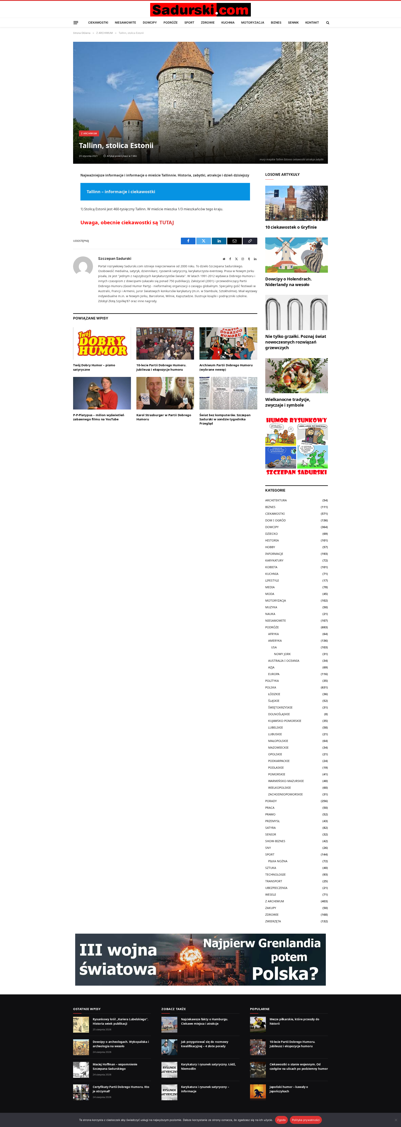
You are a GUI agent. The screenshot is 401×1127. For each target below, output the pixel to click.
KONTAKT (312, 22)
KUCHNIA (228, 22)
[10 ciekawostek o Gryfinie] (296, 203)
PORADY (271, 801)
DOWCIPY (150, 22)
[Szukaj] (327, 22)
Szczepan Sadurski (114, 258)
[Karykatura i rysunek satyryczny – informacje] (169, 1092)
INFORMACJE (274, 554)
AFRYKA (273, 634)
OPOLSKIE (275, 754)
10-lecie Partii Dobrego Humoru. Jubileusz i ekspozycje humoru (161, 367)
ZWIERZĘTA (273, 921)
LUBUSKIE (275, 734)
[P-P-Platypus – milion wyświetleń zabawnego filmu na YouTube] (102, 393)
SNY (268, 848)
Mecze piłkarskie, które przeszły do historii (294, 1021)
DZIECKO (271, 534)
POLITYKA (272, 681)
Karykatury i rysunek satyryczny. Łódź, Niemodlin (208, 1066)
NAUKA (270, 614)
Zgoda (281, 1120)
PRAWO (270, 814)
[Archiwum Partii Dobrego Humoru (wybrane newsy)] (228, 343)
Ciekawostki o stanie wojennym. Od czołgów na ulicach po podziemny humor (299, 1066)
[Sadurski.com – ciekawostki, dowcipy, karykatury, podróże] (200, 10)
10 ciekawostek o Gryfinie (291, 227)
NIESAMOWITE (125, 22)
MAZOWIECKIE (278, 747)
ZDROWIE (208, 22)
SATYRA (270, 828)
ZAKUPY (270, 908)
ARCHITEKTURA (276, 500)
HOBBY (270, 547)
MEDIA (270, 587)
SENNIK (293, 22)
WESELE (270, 894)
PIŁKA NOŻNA (277, 861)
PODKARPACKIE (279, 761)
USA (274, 647)
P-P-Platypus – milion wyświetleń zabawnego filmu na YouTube (98, 417)
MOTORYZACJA (252, 22)
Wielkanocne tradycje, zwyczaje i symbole (287, 402)
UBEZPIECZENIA (276, 888)
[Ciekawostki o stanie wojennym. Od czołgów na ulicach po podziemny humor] (258, 1070)
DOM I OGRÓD (275, 520)
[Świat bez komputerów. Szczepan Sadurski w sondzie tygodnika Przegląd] (228, 393)
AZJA (271, 667)
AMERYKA (275, 641)
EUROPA (273, 674)
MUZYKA (271, 607)
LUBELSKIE (275, 727)
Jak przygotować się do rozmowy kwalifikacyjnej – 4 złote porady (204, 1044)
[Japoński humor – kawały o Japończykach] (258, 1092)
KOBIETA (271, 567)
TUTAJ (166, 222)
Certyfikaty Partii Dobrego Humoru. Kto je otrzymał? (121, 1089)
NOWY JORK (282, 654)
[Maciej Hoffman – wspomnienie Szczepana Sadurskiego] (81, 1070)
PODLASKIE (276, 768)
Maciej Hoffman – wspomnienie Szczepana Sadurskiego (115, 1066)
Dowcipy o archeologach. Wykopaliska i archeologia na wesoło (121, 1044)
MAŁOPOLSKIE (278, 741)
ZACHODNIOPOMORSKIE (285, 794)
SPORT (189, 22)
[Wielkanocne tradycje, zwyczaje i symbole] (296, 375)
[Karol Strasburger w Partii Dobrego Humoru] (165, 393)
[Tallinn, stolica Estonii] (200, 103)
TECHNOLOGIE (275, 874)
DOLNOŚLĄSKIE (279, 714)
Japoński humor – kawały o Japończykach (289, 1089)
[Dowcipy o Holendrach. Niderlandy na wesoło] (296, 255)
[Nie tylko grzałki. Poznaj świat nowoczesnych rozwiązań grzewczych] (296, 312)
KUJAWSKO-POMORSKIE (284, 721)
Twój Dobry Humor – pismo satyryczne (94, 367)
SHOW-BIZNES (275, 841)
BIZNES (276, 22)
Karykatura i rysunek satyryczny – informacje (205, 1089)
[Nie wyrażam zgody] (396, 1120)
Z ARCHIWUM (89, 133)
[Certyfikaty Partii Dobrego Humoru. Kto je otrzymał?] (81, 1092)
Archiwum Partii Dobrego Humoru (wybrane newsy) (226, 367)
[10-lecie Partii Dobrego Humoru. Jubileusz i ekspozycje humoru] (165, 343)
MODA (269, 594)
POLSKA (270, 687)
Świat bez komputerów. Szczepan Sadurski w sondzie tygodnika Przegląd (225, 419)
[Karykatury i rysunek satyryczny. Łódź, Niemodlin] (169, 1070)
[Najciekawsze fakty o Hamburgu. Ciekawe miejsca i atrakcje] (169, 1025)
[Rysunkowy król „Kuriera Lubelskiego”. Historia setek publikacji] (81, 1025)
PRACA (269, 808)
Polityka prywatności (306, 1120)
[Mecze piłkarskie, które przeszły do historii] (258, 1025)
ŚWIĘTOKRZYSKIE (280, 707)
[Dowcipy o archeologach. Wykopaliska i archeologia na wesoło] (81, 1047)
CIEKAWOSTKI (98, 22)
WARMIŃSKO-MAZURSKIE (286, 781)
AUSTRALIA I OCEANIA (283, 661)
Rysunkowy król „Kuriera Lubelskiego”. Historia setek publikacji (120, 1021)
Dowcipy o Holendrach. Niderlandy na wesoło (288, 281)
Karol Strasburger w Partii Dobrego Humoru (163, 417)
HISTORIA (272, 540)
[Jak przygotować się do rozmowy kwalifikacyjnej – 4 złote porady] (169, 1047)
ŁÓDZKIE (274, 694)
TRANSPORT (273, 881)
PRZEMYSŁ (272, 821)
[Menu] (76, 22)
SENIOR (270, 834)
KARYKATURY (274, 560)
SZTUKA (270, 868)
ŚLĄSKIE (273, 701)
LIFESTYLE (272, 580)
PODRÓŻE (171, 22)
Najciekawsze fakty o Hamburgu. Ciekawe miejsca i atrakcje (204, 1021)
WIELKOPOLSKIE (279, 788)
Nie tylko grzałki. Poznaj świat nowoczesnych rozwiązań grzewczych (295, 341)
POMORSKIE (276, 774)
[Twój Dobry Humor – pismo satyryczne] (102, 343)
